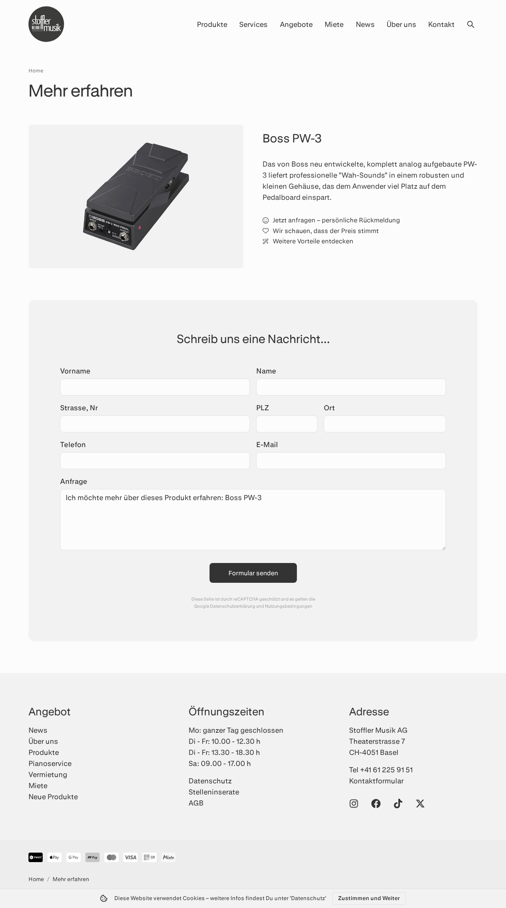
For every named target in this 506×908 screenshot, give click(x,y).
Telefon (73, 444)
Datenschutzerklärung (232, 605)
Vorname (75, 371)
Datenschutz (210, 781)
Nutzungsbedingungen (288, 605)
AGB (196, 803)
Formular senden (253, 572)
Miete (334, 24)
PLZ (262, 407)
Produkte (212, 24)
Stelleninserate (214, 792)
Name (266, 371)
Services (253, 24)
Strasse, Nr (79, 407)
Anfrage (73, 481)
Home (35, 70)
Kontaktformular (376, 781)
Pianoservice (50, 763)
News (365, 24)
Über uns (401, 24)
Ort (329, 407)
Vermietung (47, 774)
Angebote (296, 24)
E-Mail (267, 444)
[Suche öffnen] (470, 24)
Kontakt (441, 24)
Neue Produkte (53, 796)
